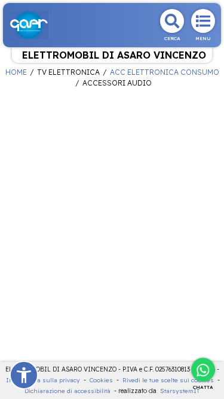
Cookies (101, 380)
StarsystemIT (180, 391)
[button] (24, 375)
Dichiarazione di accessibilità (67, 391)
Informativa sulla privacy (43, 380)
